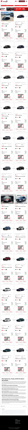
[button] (13, 16)
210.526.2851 (22, 1)
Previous (0, 9)
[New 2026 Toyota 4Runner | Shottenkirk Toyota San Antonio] (14, 9)
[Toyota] (1, 1)
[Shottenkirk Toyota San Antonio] (5, 1)
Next (27, 9)
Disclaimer (26, 8)
